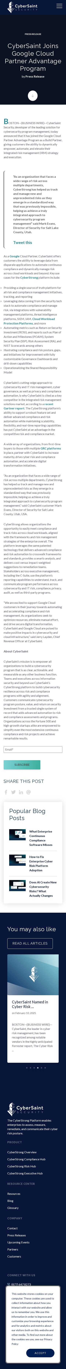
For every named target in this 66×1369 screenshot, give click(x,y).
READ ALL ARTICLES (30, 943)
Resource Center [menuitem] (21, 1183)
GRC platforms (51, 448)
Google (14, 256)
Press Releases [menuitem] (16, 1235)
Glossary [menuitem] (13, 1207)
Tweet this (22, 242)
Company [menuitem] (14, 1218)
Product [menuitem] (14, 1142)
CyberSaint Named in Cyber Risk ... (30, 1004)
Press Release (33, 34)
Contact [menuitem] (12, 1228)
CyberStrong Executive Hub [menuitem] (25, 1173)
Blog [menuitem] (10, 1200)
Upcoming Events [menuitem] (18, 1242)
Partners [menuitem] (12, 1249)
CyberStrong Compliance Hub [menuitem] (26, 1159)
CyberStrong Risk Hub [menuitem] (21, 1166)
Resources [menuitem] (13, 1193)
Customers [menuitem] (14, 1256)
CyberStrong (29, 277)
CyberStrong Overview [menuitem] (21, 1152)
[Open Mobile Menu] (59, 6)
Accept (40, 1353)
